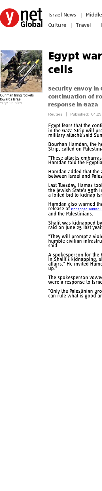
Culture (57, 25)
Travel (83, 25)
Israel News (62, 15)
